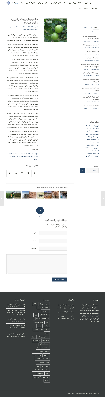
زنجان (47, 329)
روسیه (39, 326)
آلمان (47, 304)
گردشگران (40, 373)
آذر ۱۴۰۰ (95, 139)
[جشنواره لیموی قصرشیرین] (55, 30)
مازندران (46, 355)
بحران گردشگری (44, 315)
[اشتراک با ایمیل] (10, 173)
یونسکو (47, 380)
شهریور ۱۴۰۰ (94, 148)
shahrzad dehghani (29, 29)
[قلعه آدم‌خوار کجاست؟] (103, 198)
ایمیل (34, 241)
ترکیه (38, 318)
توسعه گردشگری (38, 322)
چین (38, 366)
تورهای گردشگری (20, 154)
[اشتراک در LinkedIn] (16, 173)
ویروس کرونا (45, 366)
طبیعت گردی (45, 348)
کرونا (34, 370)
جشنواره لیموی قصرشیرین (24, 156)
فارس (47, 351)
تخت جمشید (45, 318)
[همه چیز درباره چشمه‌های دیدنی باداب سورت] (48, 194)
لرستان (41, 351)
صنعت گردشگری (44, 344)
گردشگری (46, 377)
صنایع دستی (36, 340)
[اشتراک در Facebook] (35, 173)
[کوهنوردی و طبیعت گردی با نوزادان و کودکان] (10, 194)
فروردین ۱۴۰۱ (94, 129)
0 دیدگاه (24, 27)
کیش (47, 373)
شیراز (33, 337)
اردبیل (41, 304)
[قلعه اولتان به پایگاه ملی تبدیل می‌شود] (32, 194)
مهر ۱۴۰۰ (95, 145)
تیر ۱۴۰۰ (95, 153)
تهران (47, 322)
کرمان (47, 370)
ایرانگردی (28, 154)
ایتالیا (47, 307)
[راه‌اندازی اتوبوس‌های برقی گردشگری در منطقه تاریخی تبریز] (55, 194)
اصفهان (35, 304)
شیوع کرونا (46, 340)
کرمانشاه (40, 370)
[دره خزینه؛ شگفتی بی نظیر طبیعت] (17, 194)
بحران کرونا (45, 311)
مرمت (39, 355)
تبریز (36, 315)
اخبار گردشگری (14, 27)
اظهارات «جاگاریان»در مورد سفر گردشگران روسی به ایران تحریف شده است (16, 313)
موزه (47, 358)
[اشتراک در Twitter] (28, 173)
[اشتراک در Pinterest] (22, 173)
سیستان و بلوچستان (43, 337)
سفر (42, 329)
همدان (42, 362)
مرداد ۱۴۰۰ (95, 150)
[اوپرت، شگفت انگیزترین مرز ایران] (25, 194)
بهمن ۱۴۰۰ (95, 134)
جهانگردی (46, 326)
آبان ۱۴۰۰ (95, 142)
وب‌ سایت (33, 248)
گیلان (39, 377)
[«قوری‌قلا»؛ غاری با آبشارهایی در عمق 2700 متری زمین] (63, 194)
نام (35, 233)
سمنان (47, 333)
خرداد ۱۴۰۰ (94, 156)
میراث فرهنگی (40, 358)
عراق (38, 348)
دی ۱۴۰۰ (95, 137)
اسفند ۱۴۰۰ (94, 131)
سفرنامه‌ (36, 329)
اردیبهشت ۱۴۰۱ (93, 126)
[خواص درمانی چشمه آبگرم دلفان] (40, 194)
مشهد (34, 355)
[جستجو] (80, 8)
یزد (35, 377)
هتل (47, 362)
